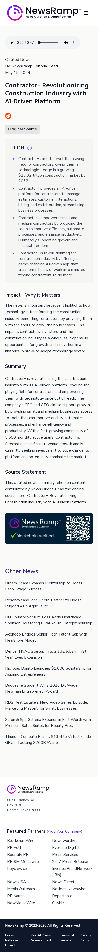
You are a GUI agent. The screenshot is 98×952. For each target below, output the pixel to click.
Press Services (65, 854)
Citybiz (58, 903)
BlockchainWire (20, 840)
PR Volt (14, 847)
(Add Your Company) (64, 831)
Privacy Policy (85, 938)
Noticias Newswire (68, 889)
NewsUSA (16, 882)
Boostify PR (18, 854)
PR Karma (16, 896)
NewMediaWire (21, 903)
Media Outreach (21, 889)
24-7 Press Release (70, 861)
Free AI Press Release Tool (40, 938)
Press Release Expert (11, 940)
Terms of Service (67, 938)
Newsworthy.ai (65, 840)
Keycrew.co (17, 868)
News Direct (42, 489)
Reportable (62, 896)
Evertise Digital (66, 847)
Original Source (22, 129)
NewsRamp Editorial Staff (35, 66)
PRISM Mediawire (23, 861)
